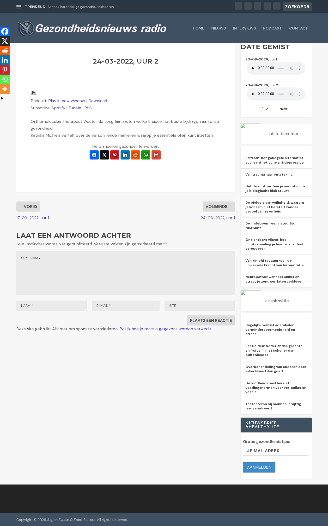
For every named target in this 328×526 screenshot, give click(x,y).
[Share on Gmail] (156, 155)
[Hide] (2, 98)
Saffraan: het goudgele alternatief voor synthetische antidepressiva (274, 160)
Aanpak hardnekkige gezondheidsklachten (81, 7)
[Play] (33, 93)
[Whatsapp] (5, 79)
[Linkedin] (5, 60)
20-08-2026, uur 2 (261, 85)
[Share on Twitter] (104, 155)
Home (198, 28)
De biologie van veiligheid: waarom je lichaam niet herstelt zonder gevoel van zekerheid (274, 206)
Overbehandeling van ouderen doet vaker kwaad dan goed (276, 369)
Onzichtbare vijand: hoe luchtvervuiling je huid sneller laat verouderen (274, 244)
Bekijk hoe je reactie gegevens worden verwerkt (166, 328)
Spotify (58, 108)
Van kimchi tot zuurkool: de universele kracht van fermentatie (274, 262)
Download (97, 100)
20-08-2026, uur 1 (261, 59)
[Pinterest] (5, 70)
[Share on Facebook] (94, 155)
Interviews (244, 28)
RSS (88, 108)
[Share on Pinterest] (114, 155)
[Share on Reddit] (135, 155)
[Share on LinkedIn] (125, 155)
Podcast (272, 28)
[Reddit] (5, 50)
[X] (5, 41)
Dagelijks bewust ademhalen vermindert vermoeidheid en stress (270, 329)
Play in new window (66, 100)
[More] (5, 89)
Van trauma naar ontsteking (269, 174)
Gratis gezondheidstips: (266, 441)
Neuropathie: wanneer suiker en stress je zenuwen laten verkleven (274, 279)
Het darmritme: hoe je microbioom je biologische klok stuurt (275, 188)
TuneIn (74, 108)
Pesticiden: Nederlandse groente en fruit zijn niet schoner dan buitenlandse (274, 350)
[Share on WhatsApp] (145, 155)
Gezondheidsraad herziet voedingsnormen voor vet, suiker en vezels (275, 387)
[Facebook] (5, 31)
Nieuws (218, 28)
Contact (298, 28)
